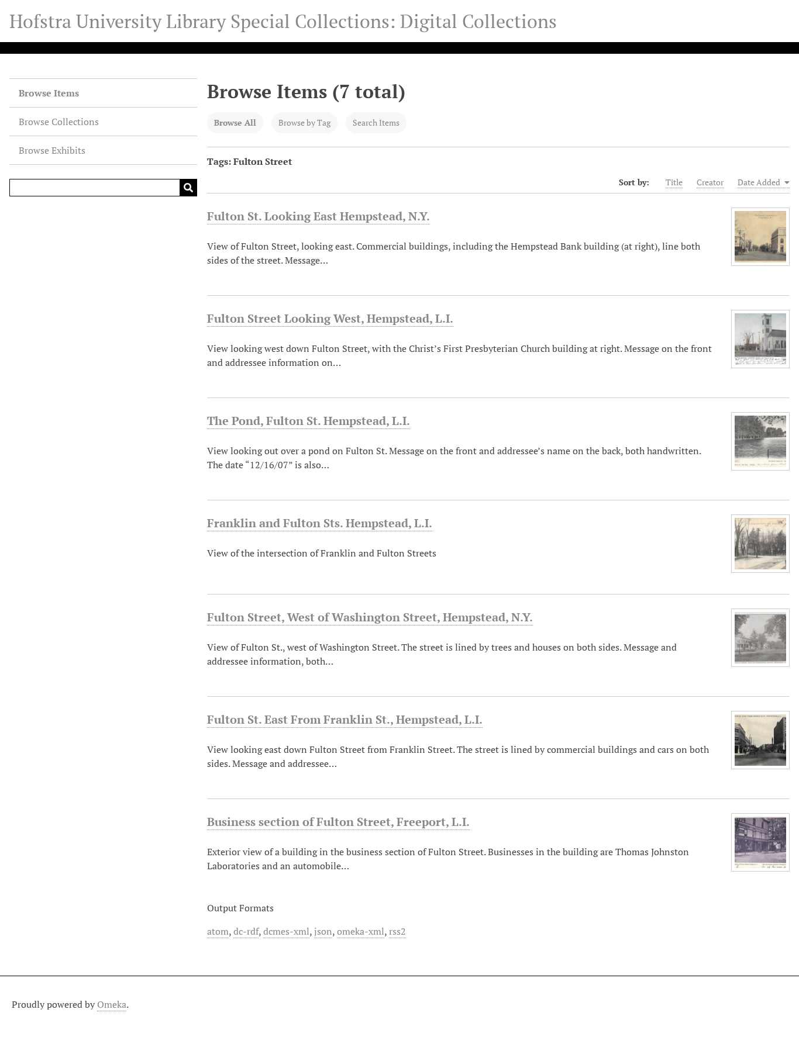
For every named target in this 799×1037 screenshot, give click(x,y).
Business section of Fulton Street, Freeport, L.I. (338, 821)
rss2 (397, 931)
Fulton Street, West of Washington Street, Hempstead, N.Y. (370, 617)
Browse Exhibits (52, 150)
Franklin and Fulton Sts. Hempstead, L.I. (319, 523)
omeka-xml (360, 931)
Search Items (376, 122)
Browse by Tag (304, 122)
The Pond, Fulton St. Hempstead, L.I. (308, 420)
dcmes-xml (286, 931)
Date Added (760, 182)
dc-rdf (246, 931)
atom (218, 931)
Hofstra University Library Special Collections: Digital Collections (283, 21)
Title (674, 182)
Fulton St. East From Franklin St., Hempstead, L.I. (345, 719)
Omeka (111, 1004)
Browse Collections (59, 121)
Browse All (235, 122)
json (323, 931)
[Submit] (188, 187)
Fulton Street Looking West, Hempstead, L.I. (330, 318)
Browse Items (49, 93)
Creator (710, 182)
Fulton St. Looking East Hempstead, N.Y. (318, 216)
